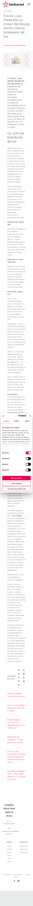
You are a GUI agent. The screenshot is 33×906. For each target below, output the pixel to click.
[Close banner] (30, 416)
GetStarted (19, 874)
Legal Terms (23, 849)
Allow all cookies (16, 478)
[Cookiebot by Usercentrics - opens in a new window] (19, 416)
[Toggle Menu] (29, 4)
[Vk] (24, 681)
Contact (9, 861)
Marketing (21, 45)
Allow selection (16, 483)
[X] (24, 670)
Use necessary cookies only (16, 489)
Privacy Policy (24, 846)
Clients (9, 852)
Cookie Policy (24, 852)
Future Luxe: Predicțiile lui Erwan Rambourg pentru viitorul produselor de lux (16, 756)
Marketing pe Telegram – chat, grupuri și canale (15, 739)
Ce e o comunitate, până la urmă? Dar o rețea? (16, 708)
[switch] (28, 458)
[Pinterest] (19, 681)
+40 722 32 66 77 (9, 824)
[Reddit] (19, 674)
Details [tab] (16, 421)
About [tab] (27, 421)
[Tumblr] (24, 677)
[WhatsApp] (19, 677)
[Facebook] (19, 670)
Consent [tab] (6, 421)
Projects (9, 849)
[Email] (19, 685)
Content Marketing (10, 45)
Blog (9, 858)
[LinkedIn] (24, 674)
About (9, 855)
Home (9, 846)
